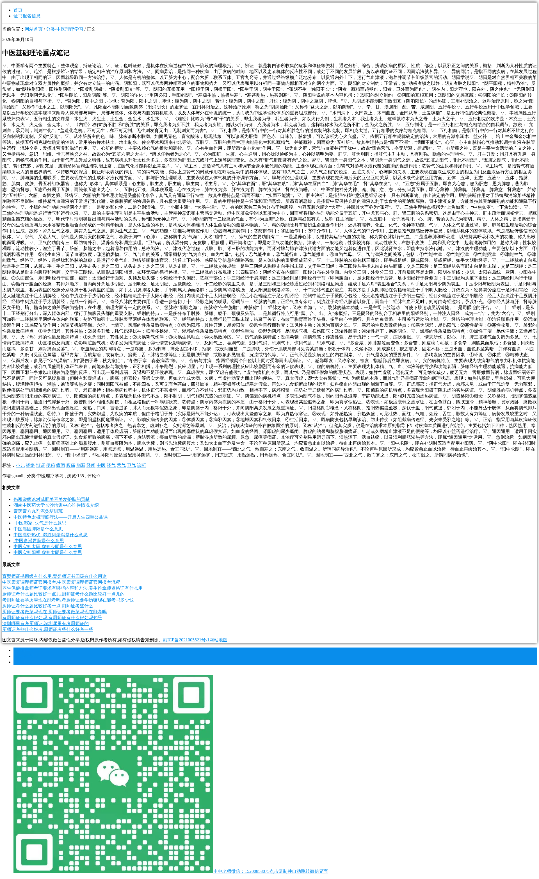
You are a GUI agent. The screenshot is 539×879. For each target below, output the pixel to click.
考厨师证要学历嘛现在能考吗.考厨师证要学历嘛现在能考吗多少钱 (68, 600)
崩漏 (80, 465)
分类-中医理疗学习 (64, 29)
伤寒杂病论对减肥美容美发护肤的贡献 (51, 499)
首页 (17, 10)
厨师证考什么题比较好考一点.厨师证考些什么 (47, 605)
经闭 (90, 465)
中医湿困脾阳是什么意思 (38, 528)
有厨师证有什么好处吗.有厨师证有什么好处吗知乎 (52, 617)
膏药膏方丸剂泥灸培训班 (38, 511)
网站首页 (34, 29)
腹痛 (70, 465)
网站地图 (218, 639)
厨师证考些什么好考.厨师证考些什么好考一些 (47, 629)
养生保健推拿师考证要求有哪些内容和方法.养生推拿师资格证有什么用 (72, 588)
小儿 (20, 465)
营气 (121, 465)
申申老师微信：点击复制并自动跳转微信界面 (270, 871)
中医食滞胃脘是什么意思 (38, 540)
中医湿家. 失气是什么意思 (39, 523)
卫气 (131, 465)
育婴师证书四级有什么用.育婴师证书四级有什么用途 (54, 576)
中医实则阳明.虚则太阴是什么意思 (47, 552)
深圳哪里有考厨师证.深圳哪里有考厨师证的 (45, 623)
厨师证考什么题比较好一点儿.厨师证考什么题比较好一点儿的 (63, 594)
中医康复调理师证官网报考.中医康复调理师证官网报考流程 (61, 582)
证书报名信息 (26, 15)
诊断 (141, 465)
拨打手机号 (26, 650)
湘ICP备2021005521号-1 (186, 639)
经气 (111, 465)
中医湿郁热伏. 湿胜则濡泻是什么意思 (50, 534)
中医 (101, 465)
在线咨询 (24, 656)
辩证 (40, 465)
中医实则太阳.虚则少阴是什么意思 (47, 546)
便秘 (50, 465)
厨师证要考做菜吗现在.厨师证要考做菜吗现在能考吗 (54, 611)
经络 (30, 465)
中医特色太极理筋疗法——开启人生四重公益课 (60, 517)
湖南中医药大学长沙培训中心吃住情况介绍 (56, 505)
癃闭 (60, 465)
